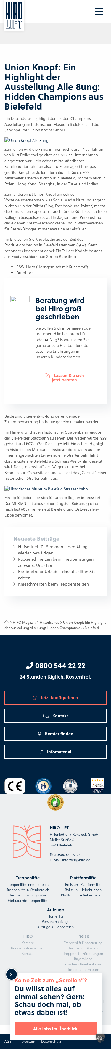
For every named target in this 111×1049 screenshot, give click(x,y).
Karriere (28, 942)
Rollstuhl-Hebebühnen (83, 889)
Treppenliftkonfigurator (27, 895)
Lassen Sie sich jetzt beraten (68, 377)
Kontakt (59, 715)
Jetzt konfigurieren (59, 697)
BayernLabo (83, 958)
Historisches (49, 622)
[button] (100, 1038)
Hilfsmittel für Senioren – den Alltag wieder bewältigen (52, 549)
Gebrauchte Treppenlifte (27, 900)
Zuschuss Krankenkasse (83, 964)
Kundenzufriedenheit (28, 948)
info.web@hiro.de (76, 859)
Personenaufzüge (56, 921)
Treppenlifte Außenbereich (28, 889)
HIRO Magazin (24, 622)
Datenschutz (51, 1041)
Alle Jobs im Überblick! (56, 1029)
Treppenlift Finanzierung (83, 942)
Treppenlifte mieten (83, 969)
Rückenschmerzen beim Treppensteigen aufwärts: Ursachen (56, 562)
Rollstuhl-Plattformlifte (83, 884)
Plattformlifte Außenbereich (83, 895)
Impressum (26, 1041)
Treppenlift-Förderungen (83, 953)
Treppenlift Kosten (83, 948)
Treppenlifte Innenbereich (28, 884)
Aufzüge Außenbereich (55, 926)
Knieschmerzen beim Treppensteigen (53, 584)
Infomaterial (58, 752)
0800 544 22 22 (59, 665)
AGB (8, 1041)
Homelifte (55, 916)
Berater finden (58, 734)
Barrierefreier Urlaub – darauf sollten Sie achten (57, 574)
